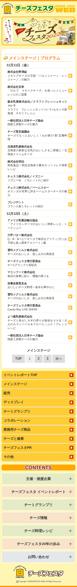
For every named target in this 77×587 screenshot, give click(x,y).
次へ (58, 358)
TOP (18, 358)
